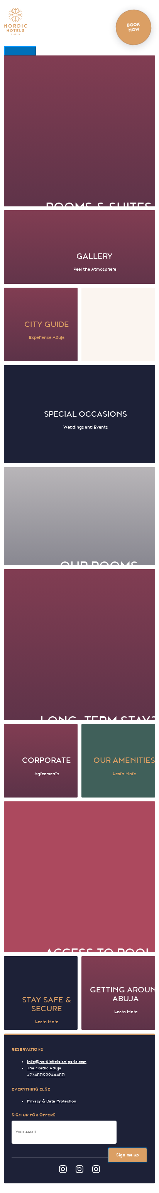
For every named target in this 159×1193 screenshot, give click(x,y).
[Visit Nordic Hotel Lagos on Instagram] (63, 1170)
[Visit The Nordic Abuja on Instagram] (79, 1170)
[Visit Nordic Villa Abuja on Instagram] (96, 1170)
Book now (133, 27)
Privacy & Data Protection (51, 1101)
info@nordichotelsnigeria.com (56, 1061)
